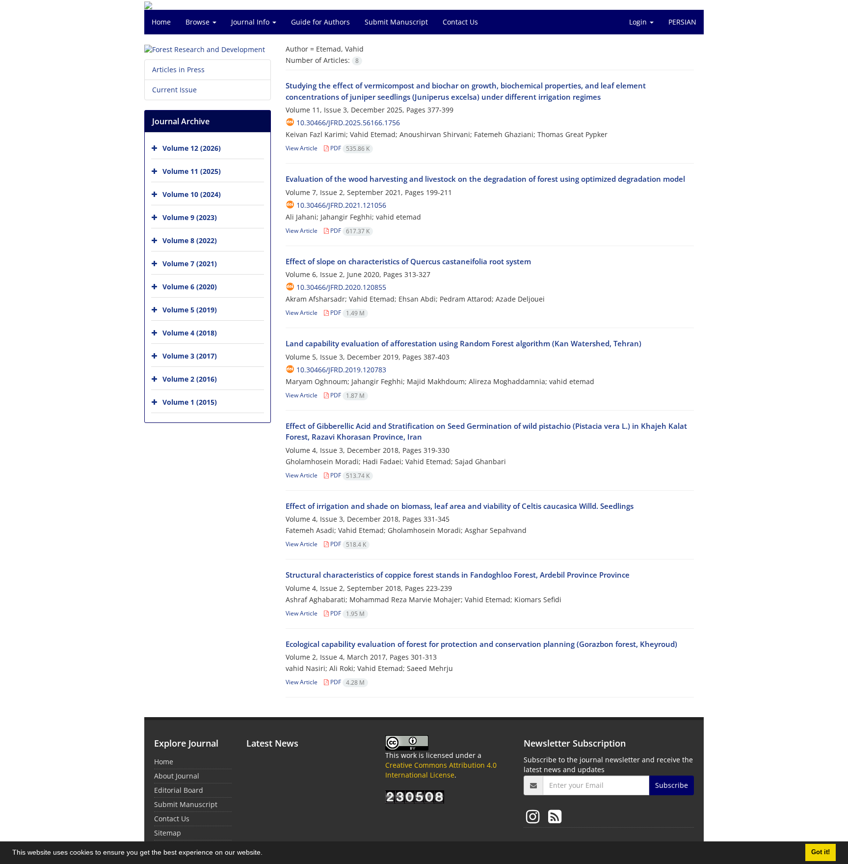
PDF (349, 148)
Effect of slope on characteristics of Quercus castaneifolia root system (408, 261)
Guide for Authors (320, 22)
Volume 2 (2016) (189, 379)
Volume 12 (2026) (191, 148)
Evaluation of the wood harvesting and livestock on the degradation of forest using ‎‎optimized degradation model (485, 179)
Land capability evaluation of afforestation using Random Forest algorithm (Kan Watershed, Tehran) (463, 343)
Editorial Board (178, 790)
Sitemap (167, 832)
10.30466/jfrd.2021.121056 (341, 205)
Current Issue (174, 89)
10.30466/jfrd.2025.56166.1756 (348, 122)
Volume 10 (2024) (191, 194)
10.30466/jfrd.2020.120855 (341, 287)
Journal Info (251, 22)
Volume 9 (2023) (189, 217)
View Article (302, 148)
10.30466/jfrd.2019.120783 (341, 369)
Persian (682, 22)
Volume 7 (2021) (189, 263)
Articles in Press (178, 69)
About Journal (176, 775)
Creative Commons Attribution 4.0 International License (441, 770)
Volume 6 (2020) (189, 286)
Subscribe (671, 785)
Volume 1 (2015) (189, 402)
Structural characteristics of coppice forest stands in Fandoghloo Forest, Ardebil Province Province (458, 575)
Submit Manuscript (396, 22)
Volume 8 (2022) (189, 240)
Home (161, 22)
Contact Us (460, 22)
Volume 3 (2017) (189, 356)
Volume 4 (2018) (189, 332)
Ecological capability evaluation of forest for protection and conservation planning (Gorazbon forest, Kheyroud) (481, 644)
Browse (199, 22)
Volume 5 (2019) (189, 309)
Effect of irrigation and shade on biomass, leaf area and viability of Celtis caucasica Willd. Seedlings (460, 506)
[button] (266, 853)
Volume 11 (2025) (191, 171)
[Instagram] (535, 816)
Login (639, 22)
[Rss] (555, 816)
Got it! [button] (820, 852)
